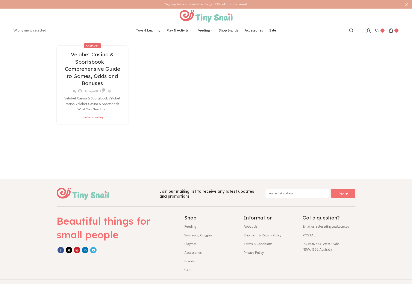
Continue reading (92, 117)
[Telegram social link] (93, 250)
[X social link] (69, 250)
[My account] (368, 30)
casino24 (92, 45)
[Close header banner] (406, 4)
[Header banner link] (199, 4)
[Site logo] (206, 16)
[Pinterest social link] (77, 250)
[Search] (351, 30)
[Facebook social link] (61, 250)
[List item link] (210, 226)
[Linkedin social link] (85, 250)
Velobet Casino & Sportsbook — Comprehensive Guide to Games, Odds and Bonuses (92, 68)
